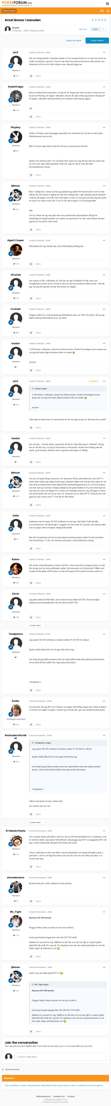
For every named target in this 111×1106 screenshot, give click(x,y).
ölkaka (23, 1085)
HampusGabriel (33, 1085)
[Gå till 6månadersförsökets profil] (16, 748)
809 (17, 332)
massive (65, 1085)
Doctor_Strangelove (94, 1085)
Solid (16, 515)
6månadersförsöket (15, 737)
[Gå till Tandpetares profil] (16, 643)
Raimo (15, 559)
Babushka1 (45, 1085)
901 (17, 151)
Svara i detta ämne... (28, 1057)
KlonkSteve (14, 1085)
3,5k (17, 209)
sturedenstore (15, 877)
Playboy (15, 127)
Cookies (71, 1096)
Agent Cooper (15, 240)
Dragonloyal (56, 1085)
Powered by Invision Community (55, 1102)
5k (17, 901)
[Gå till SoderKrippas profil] (16, 96)
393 (17, 583)
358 (17, 762)
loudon (16, 343)
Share (84, 29)
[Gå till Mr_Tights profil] (16, 921)
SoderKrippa (15, 86)
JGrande (15, 274)
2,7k (17, 935)
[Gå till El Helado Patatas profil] (16, 840)
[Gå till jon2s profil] (8, 29)
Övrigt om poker (37, 30)
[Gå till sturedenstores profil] (16, 887)
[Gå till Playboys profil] (16, 137)
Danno (73, 1085)
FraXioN (15, 309)
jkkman (15, 185)
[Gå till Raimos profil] (16, 569)
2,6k (17, 724)
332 (17, 76)
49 (17, 539)
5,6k (17, 110)
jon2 (17, 28)
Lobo (7, 1085)
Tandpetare (16, 634)
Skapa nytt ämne (73, 40)
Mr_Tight (15, 911)
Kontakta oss (59, 1096)
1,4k (17, 298)
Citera (38, 76)
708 (17, 617)
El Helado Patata (15, 830)
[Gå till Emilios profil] (16, 710)
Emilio (15, 701)
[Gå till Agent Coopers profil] (16, 250)
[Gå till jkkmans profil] (16, 195)
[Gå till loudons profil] (16, 353)
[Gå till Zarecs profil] (16, 603)
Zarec (15, 593)
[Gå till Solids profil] (16, 525)
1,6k (17, 854)
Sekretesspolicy (43, 1096)
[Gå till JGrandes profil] (16, 284)
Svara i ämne (97, 40)
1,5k (17, 264)
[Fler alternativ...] (104, 52)
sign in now (64, 1046)
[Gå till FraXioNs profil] (16, 318)
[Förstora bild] (74, 352)
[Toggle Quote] (33, 388)
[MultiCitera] (31, 76)
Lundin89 (81, 1085)
